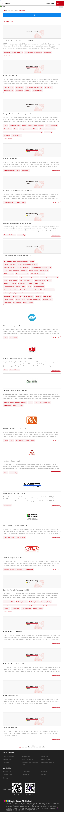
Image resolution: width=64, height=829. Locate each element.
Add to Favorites (8, 55)
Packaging (6, 762)
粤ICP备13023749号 (31, 810)
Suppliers (22, 10)
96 (40, 746)
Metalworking (7, 759)
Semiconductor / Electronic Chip (30, 763)
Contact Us (25, 774)
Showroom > (15, 10)
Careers (43, 774)
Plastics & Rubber (8, 756)
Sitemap (5, 778)
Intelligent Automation (47, 762)
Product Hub (7, 771)
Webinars (44, 771)
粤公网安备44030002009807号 (15, 810)
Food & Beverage (27, 759)
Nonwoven (44, 756)
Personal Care (45, 759)
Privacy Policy (7, 774)
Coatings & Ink (26, 756)
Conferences (26, 771)
